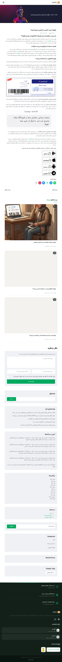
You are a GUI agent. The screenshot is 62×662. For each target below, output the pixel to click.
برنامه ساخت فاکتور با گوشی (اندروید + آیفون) (37, 440)
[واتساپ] (54, 182)
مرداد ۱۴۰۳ (52, 499)
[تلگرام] (50, 182)
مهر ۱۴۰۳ (53, 495)
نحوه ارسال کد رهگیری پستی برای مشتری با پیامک (36, 460)
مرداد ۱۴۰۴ (52, 487)
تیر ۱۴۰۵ (53, 481)
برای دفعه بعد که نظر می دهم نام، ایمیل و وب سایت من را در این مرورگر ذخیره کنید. (34, 376)
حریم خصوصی (31, 659)
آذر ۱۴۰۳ (53, 491)
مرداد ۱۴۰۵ (52, 479)
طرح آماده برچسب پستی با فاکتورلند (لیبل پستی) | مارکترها (41, 465)
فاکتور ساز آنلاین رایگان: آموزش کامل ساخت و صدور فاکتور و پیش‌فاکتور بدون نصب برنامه (33, 413)
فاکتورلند (49, 41)
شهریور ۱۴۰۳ (52, 497)
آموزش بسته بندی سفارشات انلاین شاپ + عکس (36, 446)
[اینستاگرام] (55, 619)
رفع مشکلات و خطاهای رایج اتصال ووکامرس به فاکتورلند (41, 419)
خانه (56, 15)
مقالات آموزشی (48, 517)
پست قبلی (54, 190)
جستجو (52, 394)
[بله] (47, 182)
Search (11, 526)
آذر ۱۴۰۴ (53, 483)
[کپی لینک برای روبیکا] (36, 182)
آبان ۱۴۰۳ (53, 493)
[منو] (3, 2)
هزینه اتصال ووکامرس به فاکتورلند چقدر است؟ (44, 422)
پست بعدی (7, 190)
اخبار (52, 15)
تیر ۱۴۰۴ (53, 489)
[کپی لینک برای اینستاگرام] (39, 182)
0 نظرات (50, 33)
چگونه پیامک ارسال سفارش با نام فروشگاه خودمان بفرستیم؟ (33, 453)
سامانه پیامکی (50, 573)
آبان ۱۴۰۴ (53, 485)
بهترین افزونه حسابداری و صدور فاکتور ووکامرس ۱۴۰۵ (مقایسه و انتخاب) (38, 425)
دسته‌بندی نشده (48, 515)
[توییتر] (43, 182)
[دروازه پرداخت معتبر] (43, 649)
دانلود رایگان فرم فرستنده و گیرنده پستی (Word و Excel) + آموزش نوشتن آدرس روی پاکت (33, 416)
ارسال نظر (32, 382)
